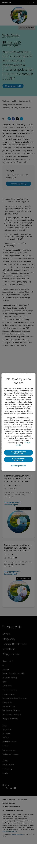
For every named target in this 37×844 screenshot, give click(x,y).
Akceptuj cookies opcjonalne (18, 453)
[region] (18, 422)
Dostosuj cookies (18, 465)
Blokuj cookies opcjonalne (18, 459)
